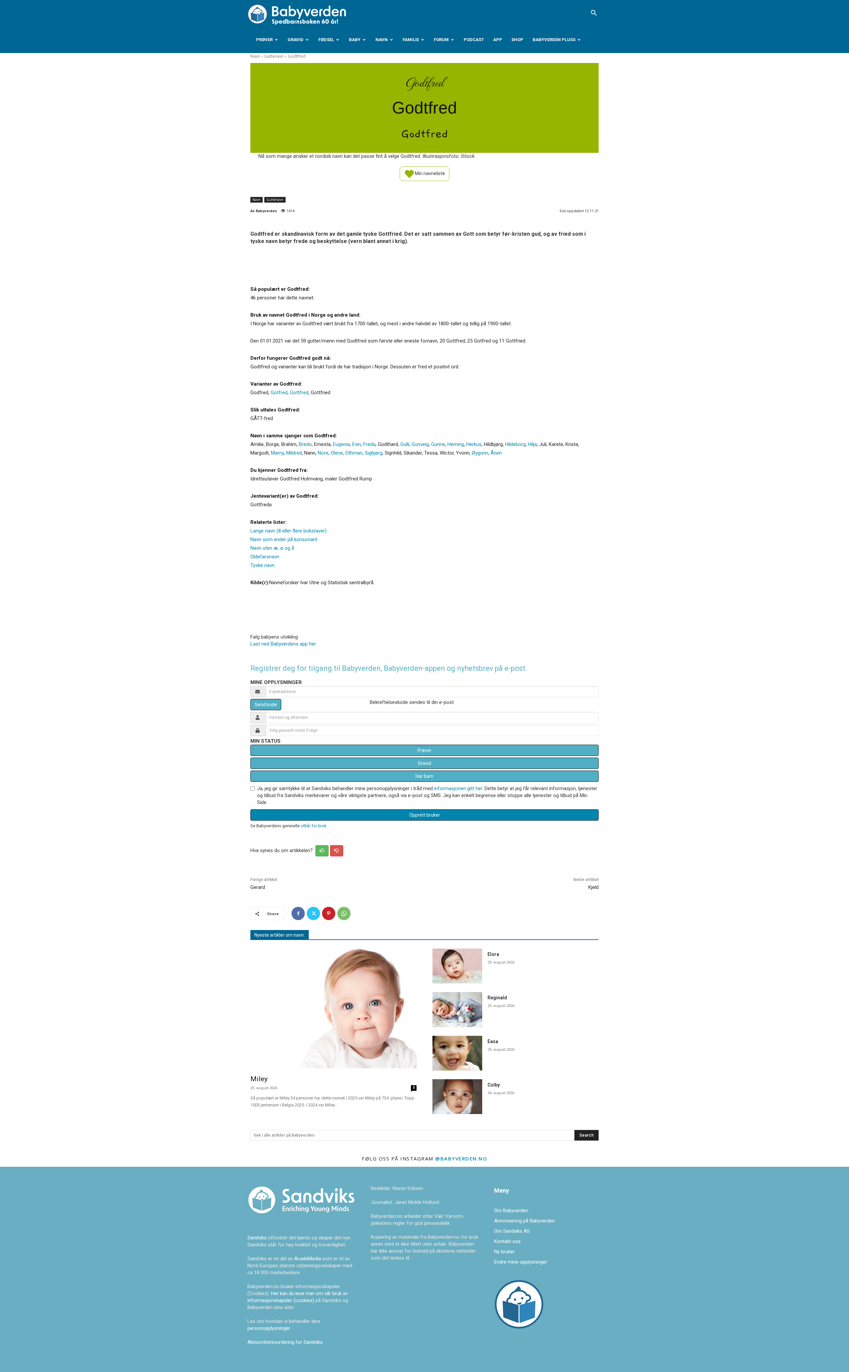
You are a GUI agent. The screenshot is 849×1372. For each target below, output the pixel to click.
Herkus (474, 444)
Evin (356, 444)
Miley (259, 1079)
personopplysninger (268, 1328)
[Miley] (333, 1008)
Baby (354, 39)
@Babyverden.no (461, 1158)
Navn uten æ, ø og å (272, 548)
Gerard (257, 887)
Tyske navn (262, 565)
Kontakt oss (507, 1241)
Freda (369, 444)
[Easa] (457, 1053)
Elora (493, 954)
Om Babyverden (511, 1211)
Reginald (497, 997)
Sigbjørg (373, 453)
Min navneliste (429, 173)
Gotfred (279, 393)
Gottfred (299, 393)
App (497, 39)
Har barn (424, 776)
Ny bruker (504, 1252)
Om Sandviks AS (512, 1231)
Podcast (474, 39)
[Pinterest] (328, 913)
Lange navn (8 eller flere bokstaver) (288, 531)
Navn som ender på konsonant (283, 539)
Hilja (532, 444)
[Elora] (457, 966)
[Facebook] (298, 913)
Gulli (404, 444)
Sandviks (257, 1238)
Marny (277, 453)
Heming (455, 444)
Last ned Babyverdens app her (283, 644)
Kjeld (593, 887)
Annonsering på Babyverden (524, 1221)
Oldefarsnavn (264, 557)
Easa (493, 1041)
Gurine (438, 444)
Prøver (264, 39)
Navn (381, 39)
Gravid (295, 39)
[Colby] (457, 1096)
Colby (494, 1085)
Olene (337, 453)
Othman (353, 453)
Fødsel (326, 39)
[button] (594, 13)
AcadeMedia (308, 1259)
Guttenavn (274, 56)
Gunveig (420, 444)
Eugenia (341, 444)
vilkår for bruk (313, 825)
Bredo (305, 444)
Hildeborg (515, 444)
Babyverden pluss (554, 39)
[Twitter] (313, 913)
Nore (323, 453)
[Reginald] (457, 1009)
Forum (441, 39)
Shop (517, 39)
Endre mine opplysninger (520, 1262)
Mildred (294, 453)
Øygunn (480, 453)
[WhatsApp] (344, 913)
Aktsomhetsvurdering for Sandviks (285, 1342)
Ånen (496, 453)
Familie (411, 39)
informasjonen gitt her (458, 788)
